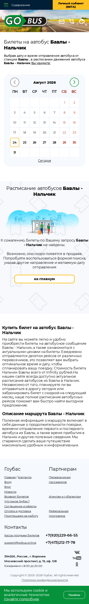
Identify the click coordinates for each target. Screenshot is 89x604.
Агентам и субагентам (65, 496)
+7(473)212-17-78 (60, 542)
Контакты (25, 477)
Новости (10, 491)
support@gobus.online (20, 542)
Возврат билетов (16, 496)
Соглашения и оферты (20, 506)
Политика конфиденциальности (45, 580)
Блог (7, 486)
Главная (10, 477)
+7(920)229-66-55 (62, 535)
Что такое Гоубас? (17, 501)
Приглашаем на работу (21, 515)
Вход (7, 482)
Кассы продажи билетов (21, 535)
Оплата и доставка (17, 511)
